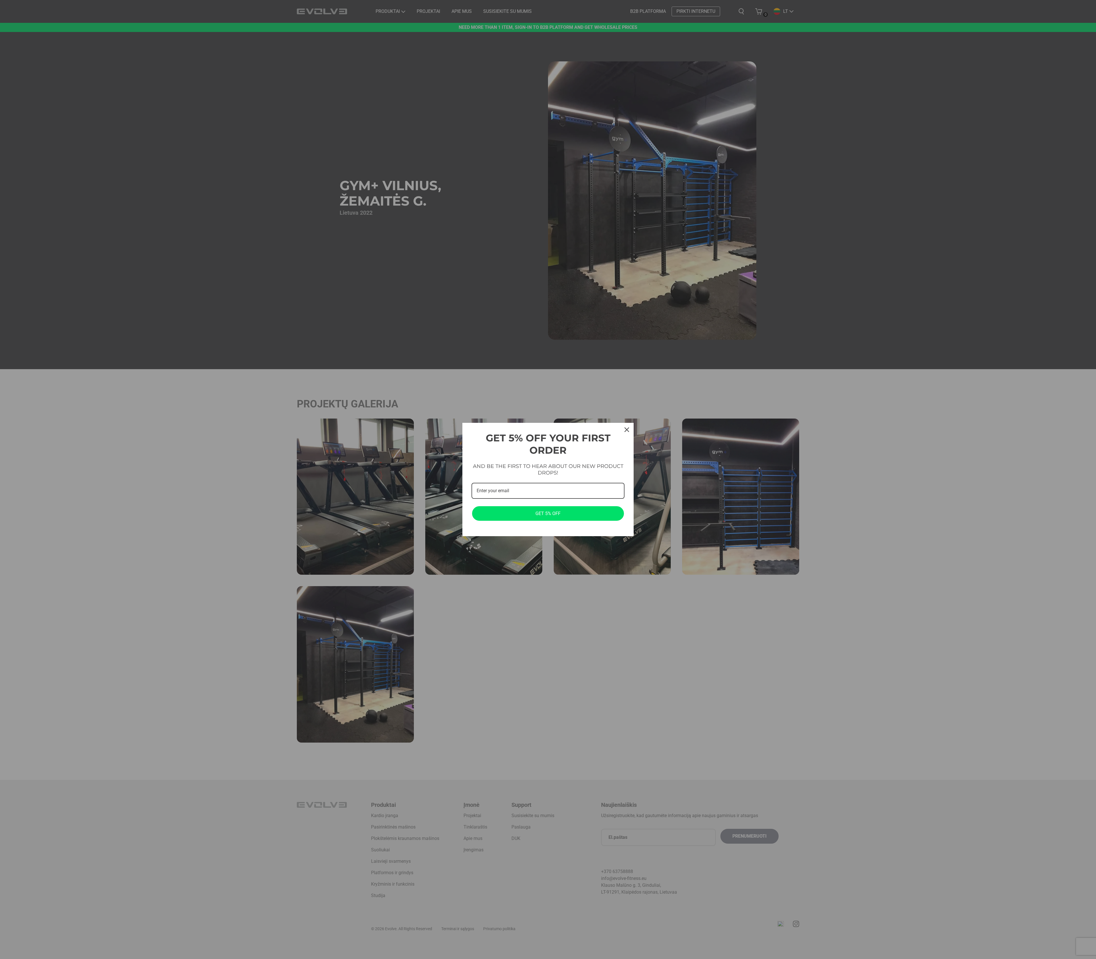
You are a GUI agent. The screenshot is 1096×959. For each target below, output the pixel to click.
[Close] (627, 430)
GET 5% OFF (548, 513)
